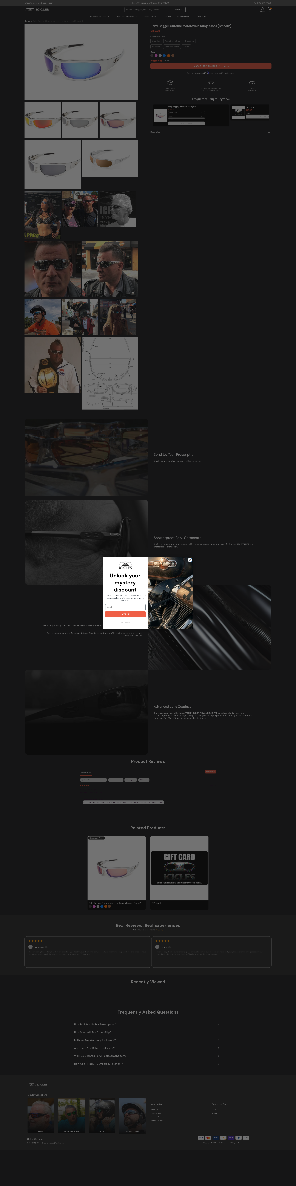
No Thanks (125, 622)
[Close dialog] (190, 560)
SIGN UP (125, 614)
